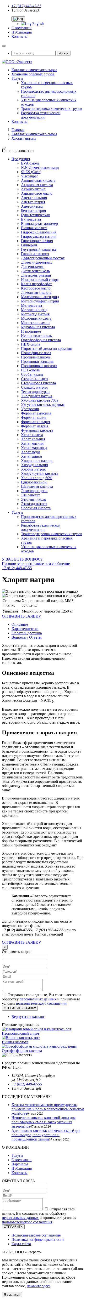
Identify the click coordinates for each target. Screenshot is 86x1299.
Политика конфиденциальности (37, 1239)
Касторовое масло (35, 288)
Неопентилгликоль (36, 336)
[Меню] (4, 46)
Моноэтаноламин (35, 323)
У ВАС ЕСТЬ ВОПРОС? (36, 563)
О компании (21, 28)
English (37, 24)
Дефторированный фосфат (42, 258)
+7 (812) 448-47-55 (26, 6)
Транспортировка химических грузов (51, 109)
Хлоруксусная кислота (39, 473)
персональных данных (38, 999)
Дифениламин (32, 267)
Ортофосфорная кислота (41, 340)
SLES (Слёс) (31, 172)
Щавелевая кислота (37, 486)
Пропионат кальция (37, 361)
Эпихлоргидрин (34, 491)
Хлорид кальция (34, 465)
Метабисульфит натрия (40, 301)
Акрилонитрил (33, 189)
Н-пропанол (31, 331)
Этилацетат (30, 495)
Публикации (21, 32)
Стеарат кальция (34, 379)
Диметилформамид (36, 262)
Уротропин (30, 409)
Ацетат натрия (33, 202)
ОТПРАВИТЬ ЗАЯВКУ (21, 942)
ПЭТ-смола (30, 370)
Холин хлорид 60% (36, 478)
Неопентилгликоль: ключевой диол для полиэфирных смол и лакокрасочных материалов (43, 1122)
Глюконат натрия (35, 254)
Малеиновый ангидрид (40, 297)
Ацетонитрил (32, 206)
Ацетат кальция (34, 198)
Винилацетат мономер (39, 223)
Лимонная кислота (36, 292)
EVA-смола (30, 163)
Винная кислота (34, 228)
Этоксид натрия (34, 504)
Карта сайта (21, 1244)
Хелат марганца (34, 448)
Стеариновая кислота (38, 383)
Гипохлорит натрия (37, 241)
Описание (19, 624)
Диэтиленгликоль (35, 271)
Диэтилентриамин (36, 275)
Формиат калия (33, 417)
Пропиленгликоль (35, 357)
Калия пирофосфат (36, 284)
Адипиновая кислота (38, 180)
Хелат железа (32, 435)
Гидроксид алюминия (38, 232)
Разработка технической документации (40, 115)
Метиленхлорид (34, 310)
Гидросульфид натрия (38, 236)
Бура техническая (35, 215)
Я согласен (12, 1294)
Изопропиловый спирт (40, 280)
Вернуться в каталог (28, 1017)
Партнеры (19, 1164)
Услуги (17, 78)
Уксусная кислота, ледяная (42, 405)
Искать (64, 53)
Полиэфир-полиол (36, 353)
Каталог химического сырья (34, 70)
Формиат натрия (34, 426)
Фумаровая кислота (37, 430)
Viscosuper (29, 176)
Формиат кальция (35, 422)
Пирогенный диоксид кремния (46, 348)
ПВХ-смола (30, 344)
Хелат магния (32, 443)
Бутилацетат (31, 219)
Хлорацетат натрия (36, 461)
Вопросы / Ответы (26, 637)
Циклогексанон (34, 482)
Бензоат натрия (33, 211)
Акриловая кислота (37, 185)
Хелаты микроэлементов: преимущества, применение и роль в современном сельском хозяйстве (47, 1109)
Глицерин (29, 245)
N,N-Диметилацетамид (40, 167)
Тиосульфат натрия (36, 396)
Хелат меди (30, 452)
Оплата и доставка (26, 633)
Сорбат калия (32, 374)
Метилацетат (31, 305)
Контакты (19, 36)
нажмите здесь (38, 1286)
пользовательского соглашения (41, 1003)
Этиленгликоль (33, 499)
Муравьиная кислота (38, 327)
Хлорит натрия (33, 469)
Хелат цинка (31, 456)
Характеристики (24, 629)
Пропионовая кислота (39, 366)
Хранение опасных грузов (32, 74)
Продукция (20, 159)
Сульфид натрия (34, 387)
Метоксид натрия (35, 314)
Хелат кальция (33, 439)
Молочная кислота (36, 318)
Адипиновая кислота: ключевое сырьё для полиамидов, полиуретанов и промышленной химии (45, 1135)
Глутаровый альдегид (38, 249)
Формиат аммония (36, 413)
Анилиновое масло (36, 193)
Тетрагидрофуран (35, 392)
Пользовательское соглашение (36, 1235)
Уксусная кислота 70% (39, 400)
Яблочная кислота (36, 508)
